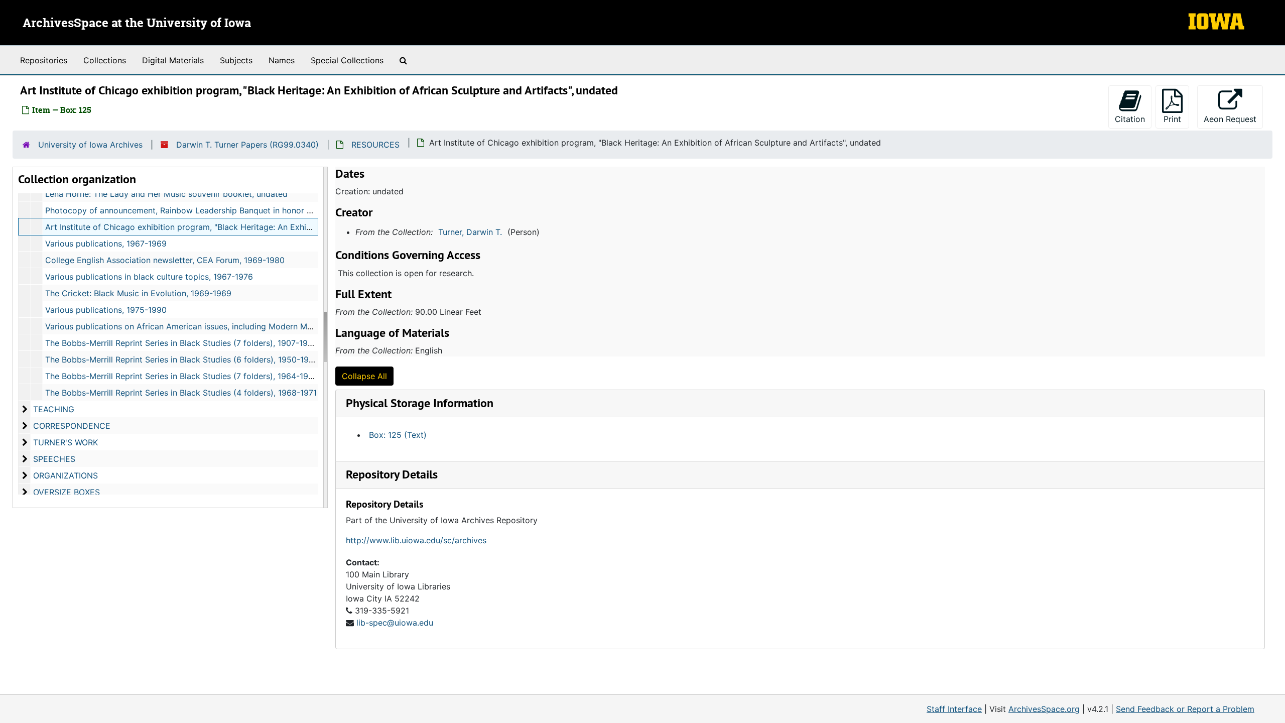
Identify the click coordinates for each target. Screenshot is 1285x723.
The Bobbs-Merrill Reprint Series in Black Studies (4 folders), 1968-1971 (181, 393)
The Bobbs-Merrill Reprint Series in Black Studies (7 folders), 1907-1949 (181, 343)
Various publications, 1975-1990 (106, 310)
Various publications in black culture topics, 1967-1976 (149, 277)
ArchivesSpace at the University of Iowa (137, 23)
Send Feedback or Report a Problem (1185, 709)
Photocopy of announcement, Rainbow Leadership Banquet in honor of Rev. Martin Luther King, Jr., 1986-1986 (255, 210)
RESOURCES (375, 145)
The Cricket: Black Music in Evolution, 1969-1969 (138, 293)
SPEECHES (54, 459)
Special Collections (347, 60)
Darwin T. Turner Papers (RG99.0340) (247, 145)
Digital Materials (173, 60)
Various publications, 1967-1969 (106, 243)
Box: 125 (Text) (398, 435)
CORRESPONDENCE (71, 426)
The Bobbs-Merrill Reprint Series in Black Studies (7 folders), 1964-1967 (181, 376)
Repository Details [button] (392, 474)
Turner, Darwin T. (470, 232)
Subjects (236, 60)
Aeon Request (1233, 118)
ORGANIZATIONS (65, 475)
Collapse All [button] (364, 376)
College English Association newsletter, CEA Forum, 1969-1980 (165, 260)
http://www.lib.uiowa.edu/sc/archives (416, 540)
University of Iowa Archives (90, 145)
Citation (1130, 119)
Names (282, 60)
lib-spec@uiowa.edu (394, 623)
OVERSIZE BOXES (66, 492)
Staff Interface (954, 709)
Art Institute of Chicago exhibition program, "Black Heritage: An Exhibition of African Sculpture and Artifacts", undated (271, 227)
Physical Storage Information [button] (419, 403)
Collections (104, 60)
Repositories (43, 60)
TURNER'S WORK (65, 442)
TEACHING (53, 409)
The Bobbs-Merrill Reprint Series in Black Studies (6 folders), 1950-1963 (182, 359)
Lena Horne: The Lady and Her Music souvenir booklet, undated (166, 194)
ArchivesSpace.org (1044, 709)
